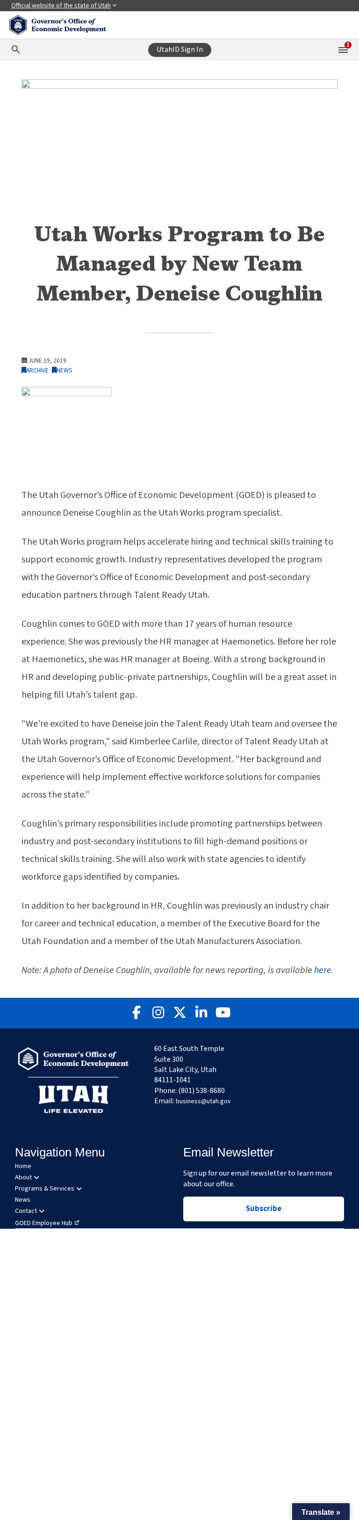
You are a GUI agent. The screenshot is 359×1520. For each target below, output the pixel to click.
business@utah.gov (203, 1101)
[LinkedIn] (201, 1013)
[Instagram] (158, 1013)
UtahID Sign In (180, 49)
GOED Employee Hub (43, 1223)
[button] (321, 1511)
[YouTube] (222, 1013)
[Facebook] (136, 1013)
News (64, 370)
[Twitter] (179, 1013)
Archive (37, 370)
